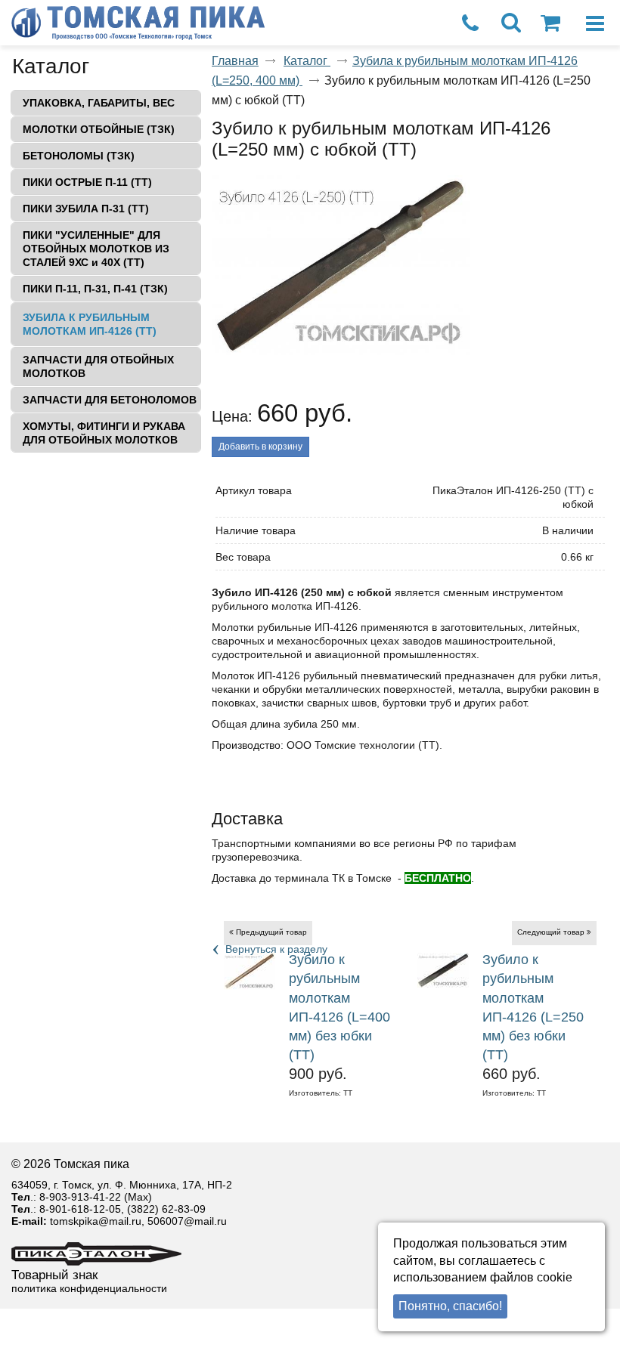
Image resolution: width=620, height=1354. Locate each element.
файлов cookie (531, 1277)
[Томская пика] (280, 24)
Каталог (50, 66)
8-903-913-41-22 (80, 1197)
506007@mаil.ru (187, 1221)
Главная (235, 60)
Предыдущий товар (271, 932)
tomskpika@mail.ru (95, 1221)
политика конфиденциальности (89, 1288)
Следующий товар (550, 932)
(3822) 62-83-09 (166, 1209)
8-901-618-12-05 (80, 1209)
